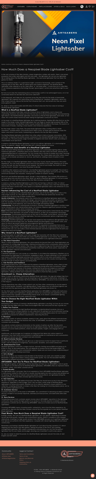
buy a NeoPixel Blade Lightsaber (28, 193)
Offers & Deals (59, 6)
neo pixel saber (41, 86)
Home (3, 64)
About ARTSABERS (8, 454)
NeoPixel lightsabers (46, 264)
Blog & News (71, 6)
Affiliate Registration (8, 458)
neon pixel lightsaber (46, 78)
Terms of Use (24, 456)
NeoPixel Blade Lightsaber (20, 143)
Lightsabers (21, 6)
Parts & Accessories (45, 6)
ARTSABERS (42, 280)
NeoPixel (6, 253)
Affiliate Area (6, 456)
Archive (8, 64)
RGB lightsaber (53, 137)
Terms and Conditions (27, 454)
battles (4, 158)
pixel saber (60, 115)
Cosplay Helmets (32, 6)
